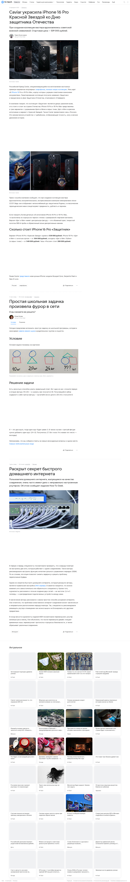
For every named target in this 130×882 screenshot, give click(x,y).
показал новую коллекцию (56, 89)
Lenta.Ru (27, 464)
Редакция (69, 880)
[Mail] (2, 2)
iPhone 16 (15, 92)
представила (25, 276)
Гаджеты (24, 7)
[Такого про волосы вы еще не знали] (51, 779)
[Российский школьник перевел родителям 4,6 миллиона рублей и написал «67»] (22, 836)
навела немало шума (27, 331)
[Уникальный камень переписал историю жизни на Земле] (107, 694)
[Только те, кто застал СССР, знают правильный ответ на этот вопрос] (79, 666)
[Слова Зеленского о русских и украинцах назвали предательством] (79, 836)
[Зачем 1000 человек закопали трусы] (51, 666)
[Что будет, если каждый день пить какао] (22, 751)
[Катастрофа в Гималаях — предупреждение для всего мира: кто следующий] (51, 722)
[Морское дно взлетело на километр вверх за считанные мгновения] (51, 694)
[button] (43, 59)
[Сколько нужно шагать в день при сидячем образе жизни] (51, 807)
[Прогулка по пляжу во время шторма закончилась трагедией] (79, 722)
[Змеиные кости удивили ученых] (107, 864)
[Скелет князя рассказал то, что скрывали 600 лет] (22, 694)
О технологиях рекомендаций (101, 880)
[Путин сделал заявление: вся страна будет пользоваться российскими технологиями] (107, 722)
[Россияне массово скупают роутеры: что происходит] (22, 779)
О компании (8, 880)
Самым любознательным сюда (21, 444)
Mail (3, 880)
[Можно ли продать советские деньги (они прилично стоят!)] (51, 836)
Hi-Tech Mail (28, 297)
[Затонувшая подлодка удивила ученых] (22, 666)
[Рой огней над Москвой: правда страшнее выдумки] (107, 666)
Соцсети (36, 297)
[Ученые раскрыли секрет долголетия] (79, 694)
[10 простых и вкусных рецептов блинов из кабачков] (107, 779)
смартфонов (40, 89)
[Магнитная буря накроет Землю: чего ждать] (79, 779)
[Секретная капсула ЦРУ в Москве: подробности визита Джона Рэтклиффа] (107, 807)
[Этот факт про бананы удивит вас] (107, 751)
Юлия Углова (19, 316)
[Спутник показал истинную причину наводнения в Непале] (22, 807)
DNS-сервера (40, 586)
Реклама (15, 880)
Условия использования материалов (82, 880)
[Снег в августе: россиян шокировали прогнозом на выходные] (22, 864)
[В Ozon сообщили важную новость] (79, 807)
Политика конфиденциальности (119, 880)
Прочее (34, 464)
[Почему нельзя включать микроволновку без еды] (79, 751)
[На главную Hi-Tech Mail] (8, 2)
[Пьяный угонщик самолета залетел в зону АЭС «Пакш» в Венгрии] (22, 722)
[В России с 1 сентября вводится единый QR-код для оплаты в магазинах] (51, 864)
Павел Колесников (21, 35)
